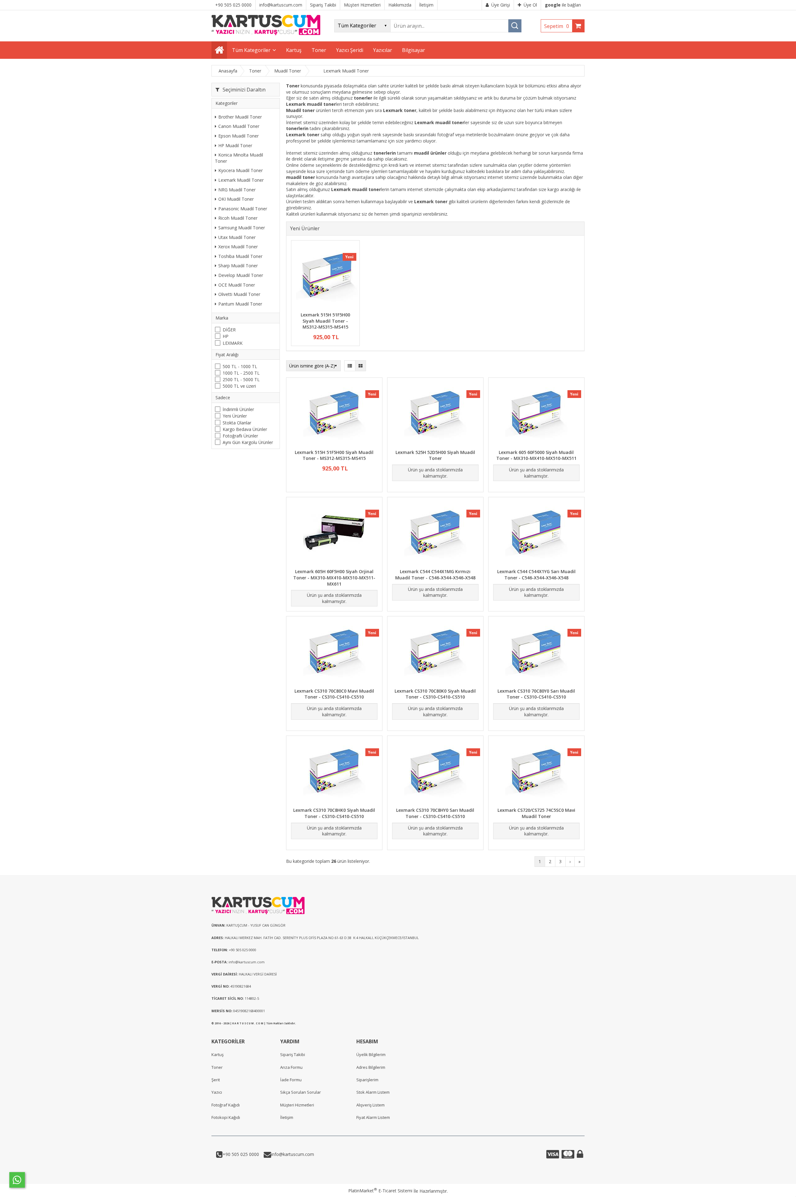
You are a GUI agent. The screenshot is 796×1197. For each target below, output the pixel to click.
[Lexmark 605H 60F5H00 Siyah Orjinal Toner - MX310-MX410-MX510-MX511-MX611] (334, 534)
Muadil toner (300, 110)
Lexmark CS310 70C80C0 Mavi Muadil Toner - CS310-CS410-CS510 (334, 694)
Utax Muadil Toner (237, 237)
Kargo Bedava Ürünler (245, 429)
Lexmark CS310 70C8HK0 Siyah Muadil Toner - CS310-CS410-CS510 (334, 813)
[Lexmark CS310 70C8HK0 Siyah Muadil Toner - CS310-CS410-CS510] (334, 772)
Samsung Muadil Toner (241, 228)
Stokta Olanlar (237, 423)
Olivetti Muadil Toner (239, 294)
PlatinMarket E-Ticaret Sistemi (380, 1191)
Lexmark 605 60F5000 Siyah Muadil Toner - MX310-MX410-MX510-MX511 (536, 455)
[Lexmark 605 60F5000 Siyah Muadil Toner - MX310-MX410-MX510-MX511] (536, 414)
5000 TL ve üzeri (239, 386)
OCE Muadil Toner (236, 285)
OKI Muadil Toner (236, 199)
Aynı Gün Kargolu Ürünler (248, 443)
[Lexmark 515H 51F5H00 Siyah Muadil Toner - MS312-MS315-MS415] (325, 277)
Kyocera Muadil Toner (240, 171)
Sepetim (556, 26)
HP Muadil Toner (235, 145)
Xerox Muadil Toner (238, 247)
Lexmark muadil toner (311, 104)
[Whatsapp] (17, 1180)
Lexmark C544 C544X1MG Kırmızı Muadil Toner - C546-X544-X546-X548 (435, 574)
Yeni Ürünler (235, 416)
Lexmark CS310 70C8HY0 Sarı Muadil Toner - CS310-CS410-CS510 (435, 813)
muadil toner (300, 177)
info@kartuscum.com (292, 1154)
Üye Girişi (500, 5)
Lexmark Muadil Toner (241, 180)
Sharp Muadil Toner (238, 266)
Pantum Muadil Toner (240, 304)
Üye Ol (530, 5)
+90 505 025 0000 (241, 1154)
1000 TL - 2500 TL (241, 373)
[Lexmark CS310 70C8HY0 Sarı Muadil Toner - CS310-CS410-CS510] (435, 772)
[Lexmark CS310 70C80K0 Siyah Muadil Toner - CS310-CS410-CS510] (435, 653)
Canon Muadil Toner (238, 126)
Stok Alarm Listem (373, 1092)
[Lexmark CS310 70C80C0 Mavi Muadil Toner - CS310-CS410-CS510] (334, 653)
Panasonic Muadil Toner (242, 209)
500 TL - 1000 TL (240, 366)
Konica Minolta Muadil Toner (239, 158)
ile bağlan (563, 5)
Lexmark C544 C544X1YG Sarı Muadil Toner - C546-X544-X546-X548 (536, 574)
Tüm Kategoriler (251, 50)
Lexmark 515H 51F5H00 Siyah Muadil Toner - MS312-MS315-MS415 (325, 321)
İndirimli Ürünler (238, 409)
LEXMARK (233, 343)
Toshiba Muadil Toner (240, 256)
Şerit (215, 1079)
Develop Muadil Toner (240, 275)
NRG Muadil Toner (237, 190)
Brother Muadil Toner (240, 117)
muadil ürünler (430, 153)
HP (226, 336)
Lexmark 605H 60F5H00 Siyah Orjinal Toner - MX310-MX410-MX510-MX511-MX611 (334, 577)
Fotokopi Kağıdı (225, 1117)
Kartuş (217, 1054)
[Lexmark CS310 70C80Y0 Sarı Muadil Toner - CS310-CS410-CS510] (536, 653)
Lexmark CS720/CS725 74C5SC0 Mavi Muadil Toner (536, 813)
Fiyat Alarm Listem (373, 1117)
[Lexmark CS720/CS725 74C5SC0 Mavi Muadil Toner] (536, 772)
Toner (217, 1067)
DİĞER (229, 330)
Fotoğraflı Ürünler (240, 436)
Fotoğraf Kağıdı (225, 1105)
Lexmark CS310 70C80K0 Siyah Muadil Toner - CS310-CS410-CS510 (435, 694)
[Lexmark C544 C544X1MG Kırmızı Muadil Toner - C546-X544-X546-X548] (435, 534)
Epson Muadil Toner (238, 136)
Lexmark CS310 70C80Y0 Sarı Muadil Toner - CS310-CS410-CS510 (536, 694)
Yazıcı (216, 1092)
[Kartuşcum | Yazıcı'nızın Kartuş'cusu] (265, 33)
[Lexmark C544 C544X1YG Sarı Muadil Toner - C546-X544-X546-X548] (536, 534)
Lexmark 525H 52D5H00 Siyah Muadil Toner (435, 455)
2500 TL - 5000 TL (241, 379)
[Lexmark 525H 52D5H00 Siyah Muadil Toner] (435, 414)
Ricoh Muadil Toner (237, 218)
